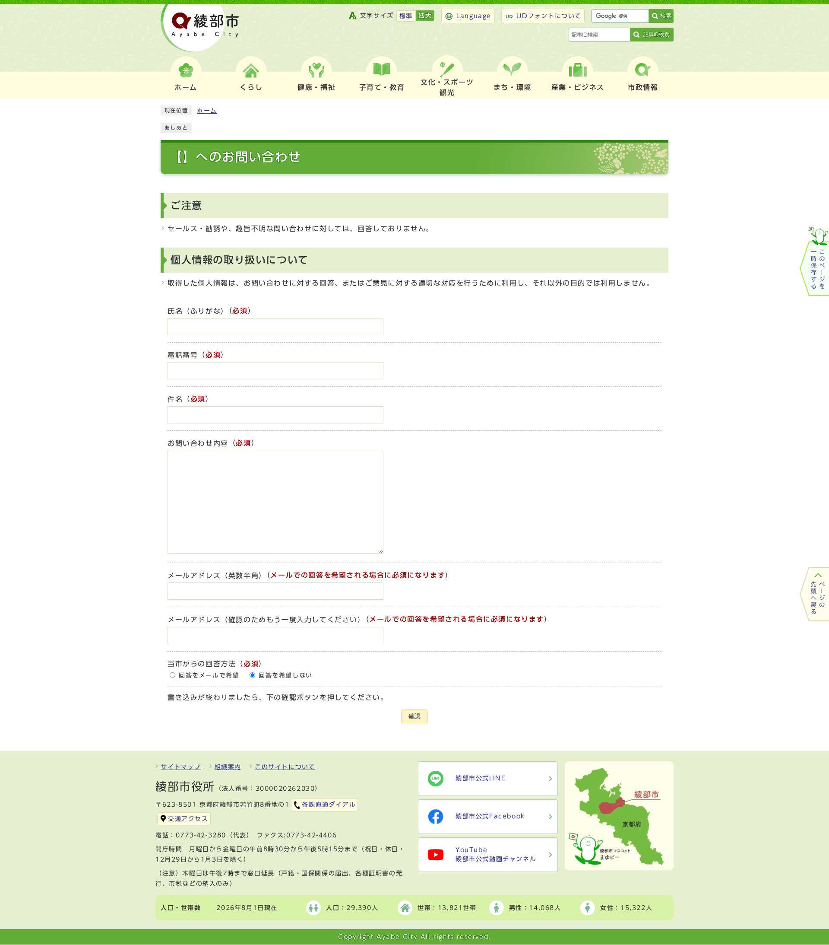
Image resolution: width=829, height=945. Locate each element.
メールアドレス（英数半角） (217, 575)
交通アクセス (188, 819)
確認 (414, 716)
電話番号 (183, 355)
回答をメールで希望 (209, 675)
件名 (175, 399)
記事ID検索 (656, 35)
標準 (406, 16)
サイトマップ (181, 767)
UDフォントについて (549, 16)
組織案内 (228, 767)
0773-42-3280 (201, 835)
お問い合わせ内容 (198, 443)
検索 (665, 16)
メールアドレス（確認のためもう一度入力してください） (266, 620)
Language (473, 16)
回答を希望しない (286, 675)
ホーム (207, 111)
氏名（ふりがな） (198, 311)
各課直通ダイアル (329, 805)
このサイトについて (285, 767)
